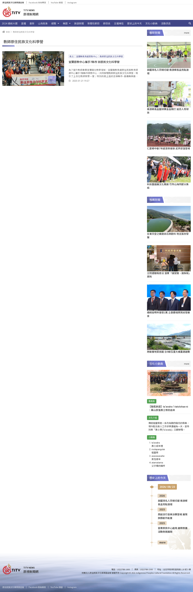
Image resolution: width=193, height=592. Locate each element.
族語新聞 (79, 23)
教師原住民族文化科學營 (111, 56)
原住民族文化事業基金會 (13, 2)
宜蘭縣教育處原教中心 (86, 56)
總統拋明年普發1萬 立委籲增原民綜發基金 (168, 314)
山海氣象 (43, 23)
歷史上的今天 (134, 23)
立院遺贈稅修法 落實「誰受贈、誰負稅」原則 (168, 274)
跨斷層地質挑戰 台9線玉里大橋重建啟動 (168, 351)
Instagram (72, 2)
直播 (23, 23)
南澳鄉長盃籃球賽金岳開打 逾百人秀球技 (168, 110)
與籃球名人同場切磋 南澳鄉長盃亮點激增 (168, 71)
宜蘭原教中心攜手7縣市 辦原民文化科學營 (94, 62)
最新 (32, 23)
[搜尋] (190, 23)
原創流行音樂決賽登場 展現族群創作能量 (172, 516)
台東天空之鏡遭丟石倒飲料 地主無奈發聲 (168, 235)
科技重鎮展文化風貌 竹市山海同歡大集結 (168, 185)
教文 (72, 56)
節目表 (106, 23)
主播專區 (119, 23)
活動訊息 (166, 23)
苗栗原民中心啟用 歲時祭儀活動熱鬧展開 (172, 530)
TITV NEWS (29, 10)
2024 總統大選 (9, 23)
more (162, 542)
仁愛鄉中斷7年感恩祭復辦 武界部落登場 (168, 148)
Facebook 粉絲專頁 (37, 2)
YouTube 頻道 (57, 2)
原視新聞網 (30, 14)
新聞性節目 (93, 23)
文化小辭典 (151, 23)
